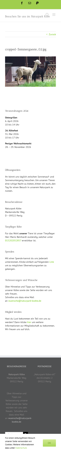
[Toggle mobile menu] (54, 14)
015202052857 (13, 240)
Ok (49, 442)
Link (51, 261)
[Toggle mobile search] (47, 14)
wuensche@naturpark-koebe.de (24, 300)
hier (29, 322)
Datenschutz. (21, 447)
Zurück (52, 34)
